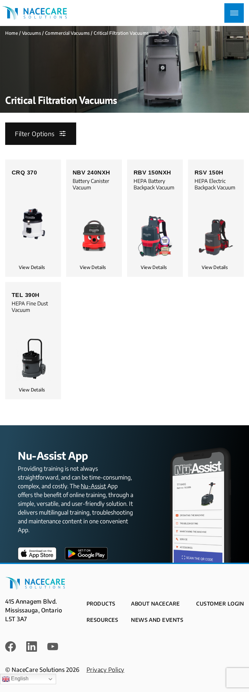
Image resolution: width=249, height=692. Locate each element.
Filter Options (35, 133)
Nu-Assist (93, 486)
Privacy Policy (105, 669)
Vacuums (31, 33)
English (19, 678)
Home (11, 33)
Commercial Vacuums (67, 33)
